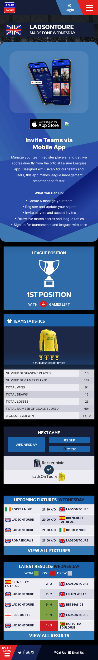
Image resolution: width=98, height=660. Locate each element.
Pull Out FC (20, 615)
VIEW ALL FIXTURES (49, 550)
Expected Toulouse (70, 625)
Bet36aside (74, 605)
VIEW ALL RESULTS (49, 635)
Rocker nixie (21, 509)
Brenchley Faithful (71, 520)
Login (69, 10)
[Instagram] (32, 652)
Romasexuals (22, 540)
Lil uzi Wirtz (75, 594)
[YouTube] (27, 652)
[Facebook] (24, 652)
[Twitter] (19, 652)
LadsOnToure (76, 509)
